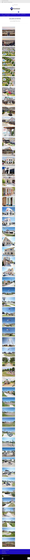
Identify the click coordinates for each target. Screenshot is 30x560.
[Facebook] (2, 2)
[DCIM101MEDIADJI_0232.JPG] (8, 71)
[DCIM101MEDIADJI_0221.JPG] (8, 141)
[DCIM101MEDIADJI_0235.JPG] (8, 81)
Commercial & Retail (13, 14)
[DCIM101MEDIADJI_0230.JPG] (8, 61)
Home (2, 14)
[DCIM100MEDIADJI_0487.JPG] (8, 41)
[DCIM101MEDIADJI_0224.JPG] (8, 181)
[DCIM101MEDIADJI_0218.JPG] (8, 121)
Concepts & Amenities (7, 14)
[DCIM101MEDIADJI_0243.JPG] (8, 151)
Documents (4, 15)
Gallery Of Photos (23, 14)
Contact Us (8, 15)
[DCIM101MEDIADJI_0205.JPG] (8, 111)
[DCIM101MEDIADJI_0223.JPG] (8, 161)
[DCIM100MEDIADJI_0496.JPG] (8, 31)
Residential (18, 14)
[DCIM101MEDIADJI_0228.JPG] (8, 372)
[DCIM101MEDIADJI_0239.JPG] (8, 51)
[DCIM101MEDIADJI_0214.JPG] (8, 101)
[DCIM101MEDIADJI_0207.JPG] (8, 91)
